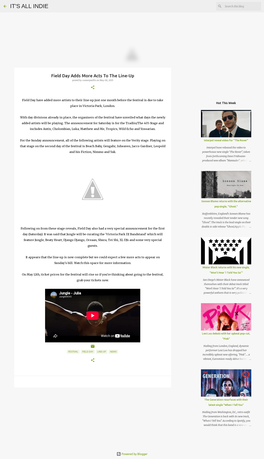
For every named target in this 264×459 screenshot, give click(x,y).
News (113, 351)
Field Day (87, 351)
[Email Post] (93, 347)
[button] (93, 87)
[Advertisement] (93, 418)
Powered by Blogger (134, 454)
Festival (73, 351)
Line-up (101, 351)
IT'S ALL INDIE (29, 6)
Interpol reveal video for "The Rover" (226, 140)
